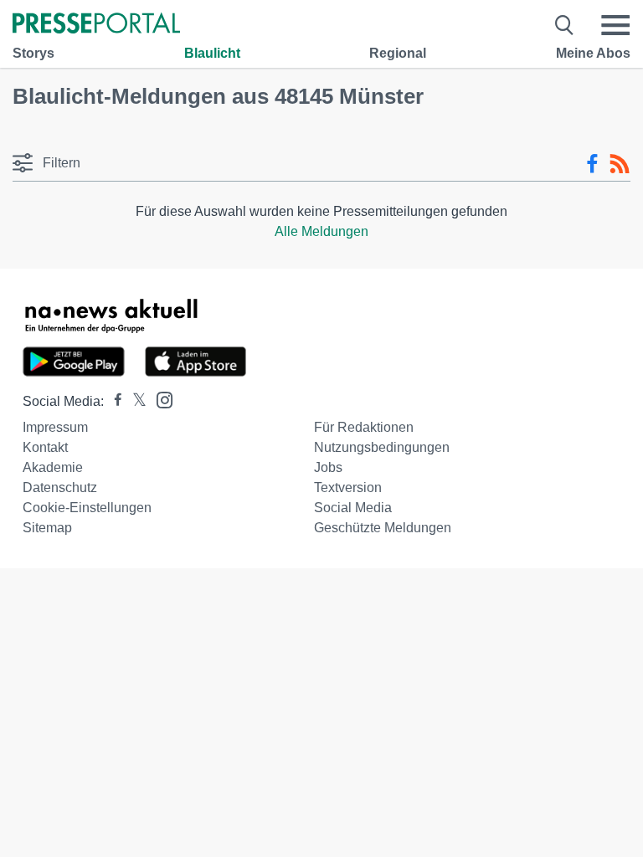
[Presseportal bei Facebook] (113, 401)
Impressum (55, 427)
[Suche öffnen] (564, 25)
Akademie (53, 467)
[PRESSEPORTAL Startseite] (96, 24)
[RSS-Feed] (619, 164)
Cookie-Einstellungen (87, 507)
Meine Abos (593, 53)
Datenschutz (60, 487)
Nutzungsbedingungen (382, 447)
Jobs (328, 467)
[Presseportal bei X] (134, 401)
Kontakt (45, 447)
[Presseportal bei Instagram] (159, 399)
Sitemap (47, 528)
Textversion (348, 487)
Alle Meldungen (321, 231)
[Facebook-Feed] (592, 164)
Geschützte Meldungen (382, 528)
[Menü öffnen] (615, 25)
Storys (33, 53)
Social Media (353, 507)
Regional (397, 53)
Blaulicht (212, 53)
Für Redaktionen (364, 427)
